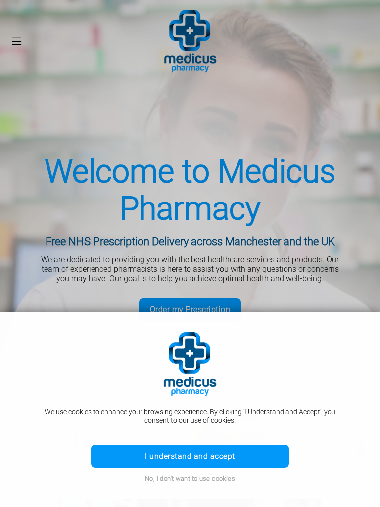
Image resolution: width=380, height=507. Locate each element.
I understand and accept (190, 456)
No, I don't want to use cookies (190, 478)
